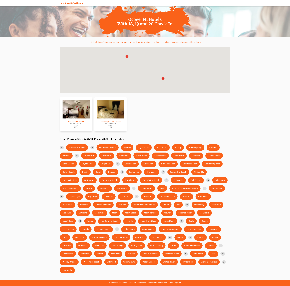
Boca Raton (162, 147)
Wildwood (111, 262)
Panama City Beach (170, 229)
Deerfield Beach (190, 164)
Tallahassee (68, 253)
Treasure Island (172, 253)
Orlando (85, 229)
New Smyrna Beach (109, 221)
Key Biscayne (74, 196)
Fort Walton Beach (151, 180)
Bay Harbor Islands (107, 147)
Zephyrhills (67, 270)
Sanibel (215, 237)
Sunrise (211, 245)
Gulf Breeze (196, 180)
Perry (65, 237)
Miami (114, 213)
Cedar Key (123, 155)
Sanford (200, 237)
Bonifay (178, 147)
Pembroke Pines (194, 229)
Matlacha (83, 213)
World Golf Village (209, 262)
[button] (163, 79)
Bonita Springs (195, 147)
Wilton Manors (149, 262)
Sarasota (67, 245)
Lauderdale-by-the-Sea (144, 204)
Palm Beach (129, 229)
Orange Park (68, 229)
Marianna (67, 213)
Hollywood (104, 188)
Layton (166, 204)
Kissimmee (125, 196)
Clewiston (196, 155)
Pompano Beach (99, 237)
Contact (142, 282)
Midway (167, 213)
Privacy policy (175, 282)
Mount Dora (68, 221)
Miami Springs (150, 213)
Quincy (180, 237)
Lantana (122, 204)
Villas (213, 253)
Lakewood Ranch (103, 204)
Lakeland (84, 204)
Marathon (216, 204)
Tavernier (115, 253)
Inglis (162, 188)
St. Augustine (136, 245)
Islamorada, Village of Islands (185, 188)
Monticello (204, 213)
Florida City (199, 172)
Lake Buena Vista (167, 196)
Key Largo (92, 196)
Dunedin (111, 172)
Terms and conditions (157, 282)
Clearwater (179, 155)
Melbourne (99, 213)
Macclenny (199, 204)
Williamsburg (129, 262)
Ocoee (205, 221)
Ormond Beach (103, 229)
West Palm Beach (91, 262)
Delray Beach (69, 172)
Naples (90, 221)
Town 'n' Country (150, 253)
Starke (173, 245)
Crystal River (87, 164)
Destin (85, 172)
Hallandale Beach (70, 188)
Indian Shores (146, 188)
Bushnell (66, 155)
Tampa (100, 253)
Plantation (79, 237)
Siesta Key (99, 245)
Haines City (220, 180)
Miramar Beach (185, 213)
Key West (108, 196)
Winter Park (188, 262)
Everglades (151, 172)
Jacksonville (216, 188)
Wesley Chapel (69, 262)
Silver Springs (117, 245)
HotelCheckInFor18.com (71, 3)
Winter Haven (169, 262)
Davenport (148, 164)
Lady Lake (148, 196)
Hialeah (89, 188)
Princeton (139, 237)
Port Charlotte (121, 237)
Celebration (141, 155)
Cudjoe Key (106, 164)
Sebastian (82, 245)
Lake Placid (203, 196)
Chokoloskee (160, 155)
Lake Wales (67, 204)
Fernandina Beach (178, 172)
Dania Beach (130, 164)
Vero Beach (198, 253)
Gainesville (178, 180)
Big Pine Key (143, 147)
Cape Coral (89, 155)
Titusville (131, 253)
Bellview (127, 147)
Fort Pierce (130, 180)
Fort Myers (89, 180)
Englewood (134, 172)
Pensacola (213, 229)
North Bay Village (148, 221)
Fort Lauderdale (70, 180)
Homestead (122, 188)
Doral (98, 172)
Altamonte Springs (77, 147)
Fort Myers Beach (109, 180)
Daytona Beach (168, 164)
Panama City (148, 229)
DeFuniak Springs (212, 164)
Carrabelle (106, 155)
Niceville (129, 221)
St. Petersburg (156, 245)
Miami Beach (130, 213)
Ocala (191, 221)
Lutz (178, 204)
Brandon (213, 147)
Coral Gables (68, 164)
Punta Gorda (157, 237)
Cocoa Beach (214, 155)
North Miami (169, 221)
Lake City (186, 196)
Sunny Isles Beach (192, 245)
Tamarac (85, 253)
